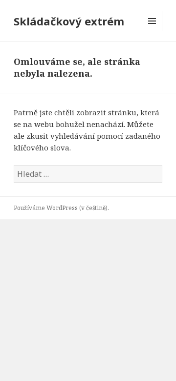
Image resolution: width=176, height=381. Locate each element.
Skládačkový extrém (69, 21)
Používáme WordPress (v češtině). (61, 208)
